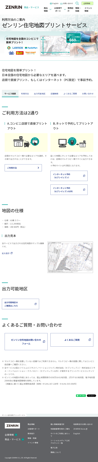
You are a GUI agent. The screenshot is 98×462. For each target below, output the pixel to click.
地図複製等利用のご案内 (60, 429)
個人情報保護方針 (58, 424)
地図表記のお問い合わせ (83, 424)
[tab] (10, 93)
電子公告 (54, 447)
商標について (56, 452)
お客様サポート (34, 429)
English (76, 433)
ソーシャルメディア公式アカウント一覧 (60, 441)
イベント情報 (33, 442)
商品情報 (31, 424)
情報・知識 (32, 438)
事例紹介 (31, 433)
